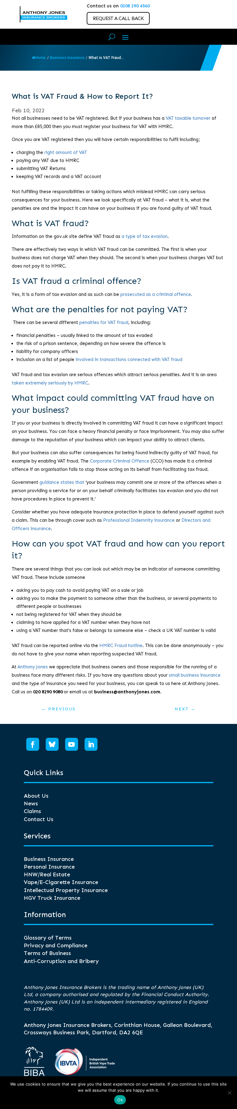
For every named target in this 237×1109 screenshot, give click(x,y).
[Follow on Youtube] (71, 744)
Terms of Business (47, 953)
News (31, 803)
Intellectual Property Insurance (66, 890)
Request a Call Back (118, 18)
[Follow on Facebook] (32, 744)
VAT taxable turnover (188, 118)
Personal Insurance (49, 866)
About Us (36, 795)
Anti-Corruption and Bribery (61, 961)
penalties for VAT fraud (103, 322)
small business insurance (195, 675)
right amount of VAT (65, 152)
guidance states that (62, 482)
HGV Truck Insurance (52, 898)
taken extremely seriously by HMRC (50, 383)
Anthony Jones (33, 667)
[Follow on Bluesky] (52, 744)
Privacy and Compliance (55, 945)
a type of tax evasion (145, 236)
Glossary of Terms (48, 937)
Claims (32, 811)
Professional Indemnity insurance (139, 520)
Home (40, 58)
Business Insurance (49, 859)
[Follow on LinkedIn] (91, 744)
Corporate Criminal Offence (119, 461)
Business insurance (67, 58)
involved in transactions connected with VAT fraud (129, 359)
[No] (229, 1093)
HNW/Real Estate (47, 874)
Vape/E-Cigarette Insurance (61, 882)
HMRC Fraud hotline (121, 645)
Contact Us (38, 819)
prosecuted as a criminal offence (155, 294)
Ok (120, 1099)
